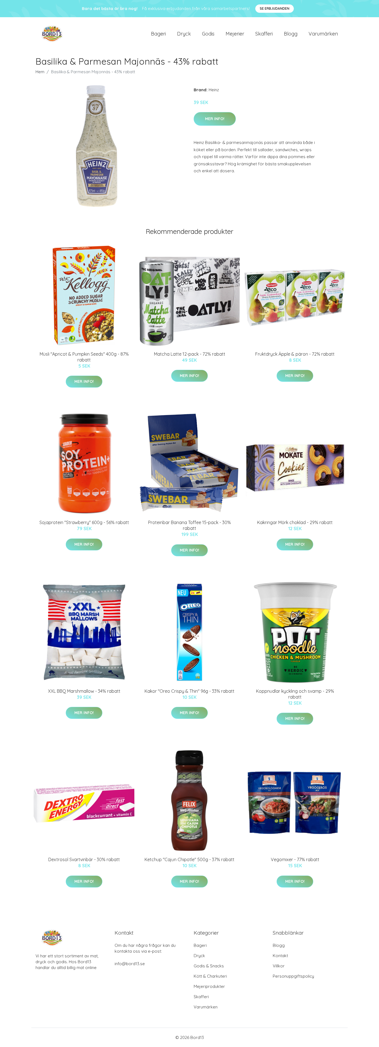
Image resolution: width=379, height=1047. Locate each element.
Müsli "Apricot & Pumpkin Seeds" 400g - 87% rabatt (84, 357)
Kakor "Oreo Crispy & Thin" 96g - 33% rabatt (189, 691)
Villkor (279, 965)
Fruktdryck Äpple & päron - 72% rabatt (295, 354)
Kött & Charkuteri (210, 976)
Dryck (184, 34)
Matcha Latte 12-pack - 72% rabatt (189, 354)
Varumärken (323, 34)
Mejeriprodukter (209, 986)
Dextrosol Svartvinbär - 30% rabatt (84, 859)
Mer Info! (214, 118)
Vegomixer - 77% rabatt (295, 859)
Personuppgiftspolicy (293, 976)
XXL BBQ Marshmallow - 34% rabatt (84, 691)
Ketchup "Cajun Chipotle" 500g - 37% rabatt (189, 859)
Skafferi (264, 34)
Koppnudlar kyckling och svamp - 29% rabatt (295, 694)
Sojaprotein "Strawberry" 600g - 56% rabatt (84, 522)
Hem (40, 71)
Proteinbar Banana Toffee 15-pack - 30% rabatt (189, 525)
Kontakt (280, 955)
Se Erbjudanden (274, 8)
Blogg (290, 34)
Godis (208, 34)
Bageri (158, 34)
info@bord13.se (130, 963)
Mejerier (235, 34)
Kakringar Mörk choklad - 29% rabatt (295, 522)
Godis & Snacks (209, 965)
